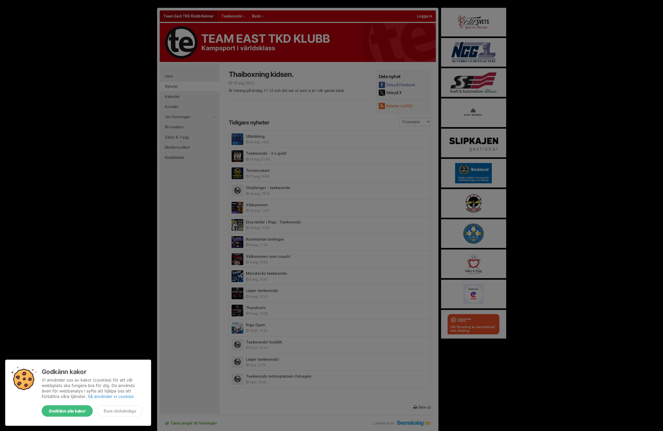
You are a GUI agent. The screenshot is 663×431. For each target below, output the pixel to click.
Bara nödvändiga (120, 411)
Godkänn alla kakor (67, 411)
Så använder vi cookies (111, 396)
